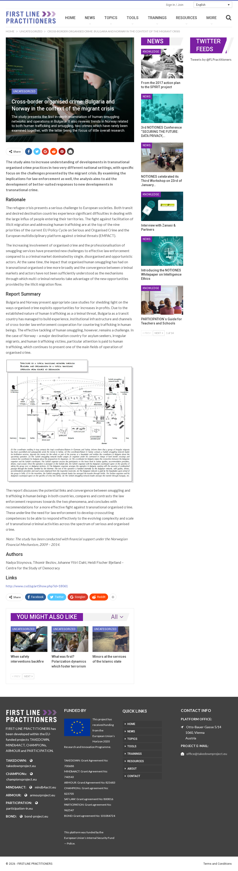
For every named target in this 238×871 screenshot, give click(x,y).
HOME (70, 18)
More (211, 18)
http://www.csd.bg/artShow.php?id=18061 (37, 586)
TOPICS (110, 18)
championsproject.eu (21, 779)
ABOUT (132, 768)
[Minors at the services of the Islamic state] (111, 639)
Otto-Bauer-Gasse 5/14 (203, 727)
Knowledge (151, 51)
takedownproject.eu (21, 766)
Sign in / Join (174, 5)
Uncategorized (24, 91)
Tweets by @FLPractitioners (210, 59)
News (146, 96)
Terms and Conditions (217, 863)
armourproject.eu (42, 795)
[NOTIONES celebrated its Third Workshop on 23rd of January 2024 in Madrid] (162, 157)
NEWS (90, 18)
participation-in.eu (19, 808)
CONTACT (133, 776)
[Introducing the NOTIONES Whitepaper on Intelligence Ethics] (162, 251)
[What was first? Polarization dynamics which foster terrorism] (70, 639)
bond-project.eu (36, 816)
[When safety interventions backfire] (29, 639)
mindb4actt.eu (45, 787)
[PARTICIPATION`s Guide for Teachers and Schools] (162, 300)
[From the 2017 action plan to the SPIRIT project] (162, 63)
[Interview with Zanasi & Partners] (162, 206)
